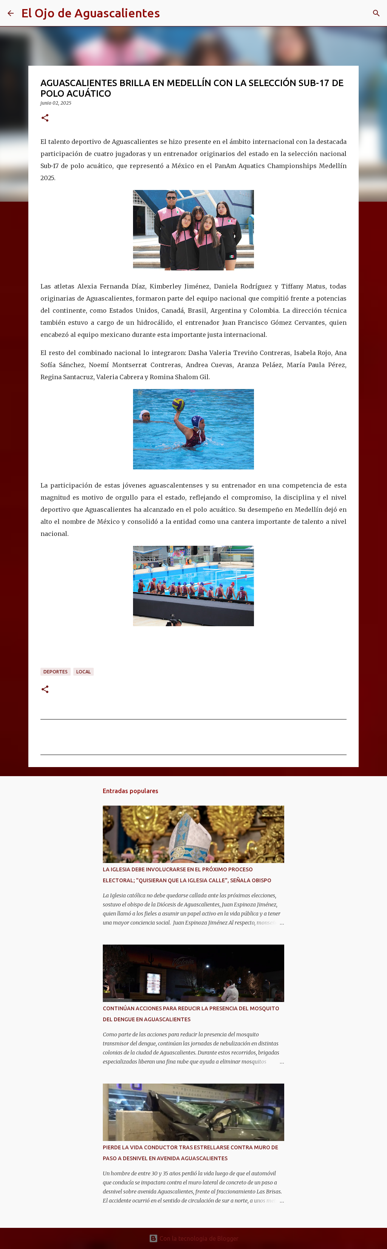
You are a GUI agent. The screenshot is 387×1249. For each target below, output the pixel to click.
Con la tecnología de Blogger (198, 1238)
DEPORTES (55, 671)
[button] (45, 118)
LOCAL (83, 671)
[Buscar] (170, 13)
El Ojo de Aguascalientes (90, 13)
